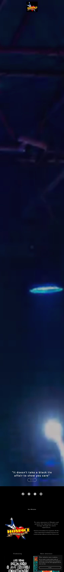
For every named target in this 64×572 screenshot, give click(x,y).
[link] (32, 6)
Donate (32, 479)
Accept (50, 567)
